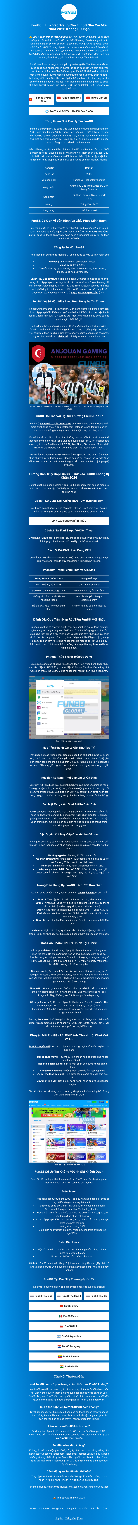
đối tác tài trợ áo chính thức (55, 423)
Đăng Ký (71, 1508)
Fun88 (33, 1508)
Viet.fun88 (59, 36)
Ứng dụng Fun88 (38, 537)
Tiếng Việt (70, 1518)
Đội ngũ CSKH (73, 869)
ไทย (81, 1518)
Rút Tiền (95, 1508)
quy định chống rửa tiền (84, 292)
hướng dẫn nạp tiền (77, 644)
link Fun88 (61, 1438)
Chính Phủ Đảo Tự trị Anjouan (47, 278)
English (59, 1518)
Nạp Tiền (83, 1508)
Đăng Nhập (58, 1508)
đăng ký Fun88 (86, 892)
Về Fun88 (63, 336)
